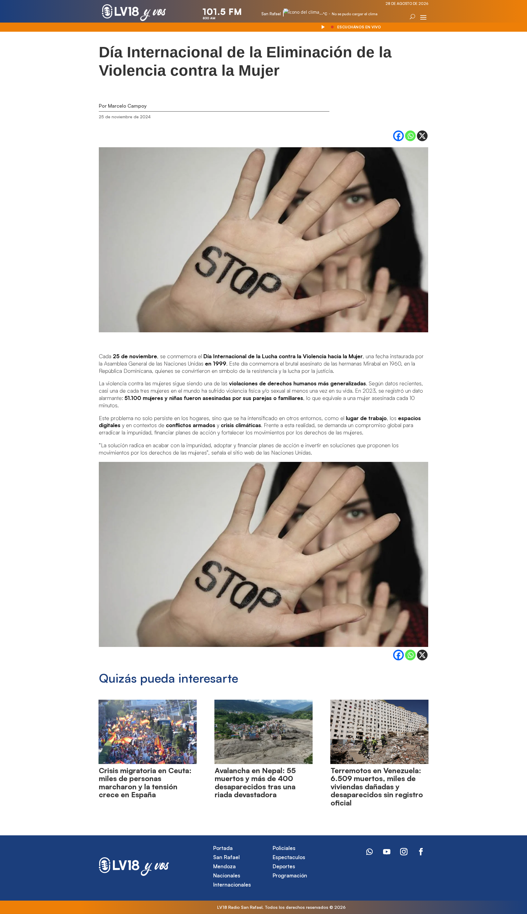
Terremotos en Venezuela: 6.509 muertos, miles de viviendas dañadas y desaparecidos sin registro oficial (377, 786)
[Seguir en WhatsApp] (369, 851)
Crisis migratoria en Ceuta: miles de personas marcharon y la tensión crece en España (145, 782)
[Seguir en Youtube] (386, 851)
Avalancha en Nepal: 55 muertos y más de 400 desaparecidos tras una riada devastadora (255, 782)
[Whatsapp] (410, 135)
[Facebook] (398, 135)
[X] (422, 135)
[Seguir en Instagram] (403, 851)
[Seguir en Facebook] (421, 851)
